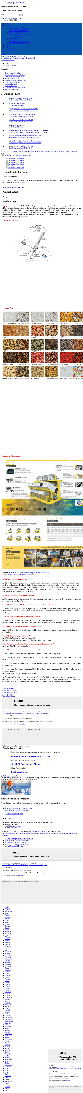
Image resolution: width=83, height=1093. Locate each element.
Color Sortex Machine (9, 692)
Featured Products (10, 65)
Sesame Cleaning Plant (16, 105)
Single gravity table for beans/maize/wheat (20, 574)
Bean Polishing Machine (17, 36)
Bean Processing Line (19, 772)
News (7, 45)
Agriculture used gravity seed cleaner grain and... (31, 756)
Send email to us (7, 187)
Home (7, 23)
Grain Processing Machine (30, 833)
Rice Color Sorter (8, 694)
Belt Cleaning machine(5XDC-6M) (20, 148)
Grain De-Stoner (6, 833)
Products (7, 25)
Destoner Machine (15, 40)
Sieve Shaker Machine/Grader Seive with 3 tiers (24, 137)
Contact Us (8, 51)
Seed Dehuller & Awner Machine (19, 42)
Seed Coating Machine (16, 32)
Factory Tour (13, 49)
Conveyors (4, 835)
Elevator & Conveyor (16, 43)
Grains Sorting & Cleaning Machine (20, 100)
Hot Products (36, 831)
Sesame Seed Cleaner (70, 833)
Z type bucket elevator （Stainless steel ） (22, 111)
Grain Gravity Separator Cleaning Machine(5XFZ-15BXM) (28, 132)
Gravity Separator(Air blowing (19, 31)
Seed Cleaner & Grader (16, 27)
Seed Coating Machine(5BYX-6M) (20, 122)
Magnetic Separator (15, 38)
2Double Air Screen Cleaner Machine (21, 116)
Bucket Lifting (16, 833)
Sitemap (44, 831)
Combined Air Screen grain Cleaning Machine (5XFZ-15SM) (29, 573)
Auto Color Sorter (8, 689)
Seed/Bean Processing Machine (19, 29)
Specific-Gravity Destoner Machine (51, 833)
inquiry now (5, 805)
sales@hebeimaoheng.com (13, 18)
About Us (8, 47)
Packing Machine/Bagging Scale (19, 34)
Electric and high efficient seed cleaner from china (25, 143)
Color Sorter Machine (9, 690)
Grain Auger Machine (16, 127)
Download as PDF (19, 187)
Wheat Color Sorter (8, 696)
